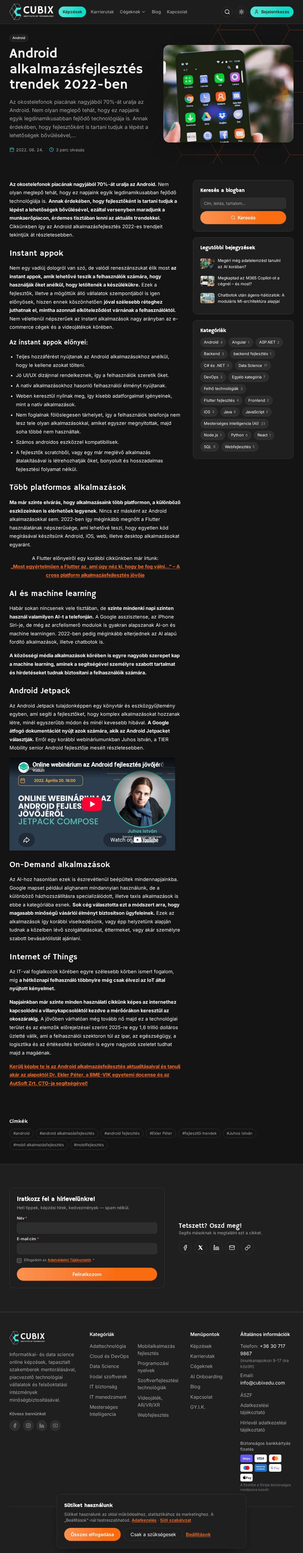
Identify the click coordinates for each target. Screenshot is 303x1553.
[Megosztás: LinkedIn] (216, 1247)
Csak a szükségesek (153, 1534)
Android (18, 38)
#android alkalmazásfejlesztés (67, 1133)
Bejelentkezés (275, 11)
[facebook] (14, 1425)
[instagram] (28, 1425)
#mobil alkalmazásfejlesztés (38, 1144)
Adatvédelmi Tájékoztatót (69, 1260)
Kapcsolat (201, 1397)
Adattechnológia (108, 1346)
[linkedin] (41, 1425)
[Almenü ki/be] (143, 11)
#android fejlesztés (122, 1133)
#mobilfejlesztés (89, 1144)
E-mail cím (28, 1238)
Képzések (72, 11)
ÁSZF (246, 1395)
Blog (195, 1387)
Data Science (104, 1366)
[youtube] (55, 1425)
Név (22, 1218)
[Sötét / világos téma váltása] (241, 12)
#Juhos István (239, 1133)
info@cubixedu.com (262, 1383)
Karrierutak (202, 1356)
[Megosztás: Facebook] (185, 1247)
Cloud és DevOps (109, 1356)
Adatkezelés (144, 1520)
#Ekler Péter (161, 1133)
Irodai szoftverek (108, 1376)
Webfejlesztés (153, 1415)
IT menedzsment (108, 1397)
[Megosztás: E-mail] (231, 1247)
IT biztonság (103, 1387)
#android (21, 1133)
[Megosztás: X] (200, 1247)
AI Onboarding (206, 1376)
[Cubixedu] (31, 12)
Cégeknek (201, 1366)
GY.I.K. (198, 1407)
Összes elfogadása (92, 1534)
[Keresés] (227, 12)
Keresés (247, 218)
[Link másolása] (247, 1247)
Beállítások (198, 1534)
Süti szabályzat (175, 1520)
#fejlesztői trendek (199, 1133)
